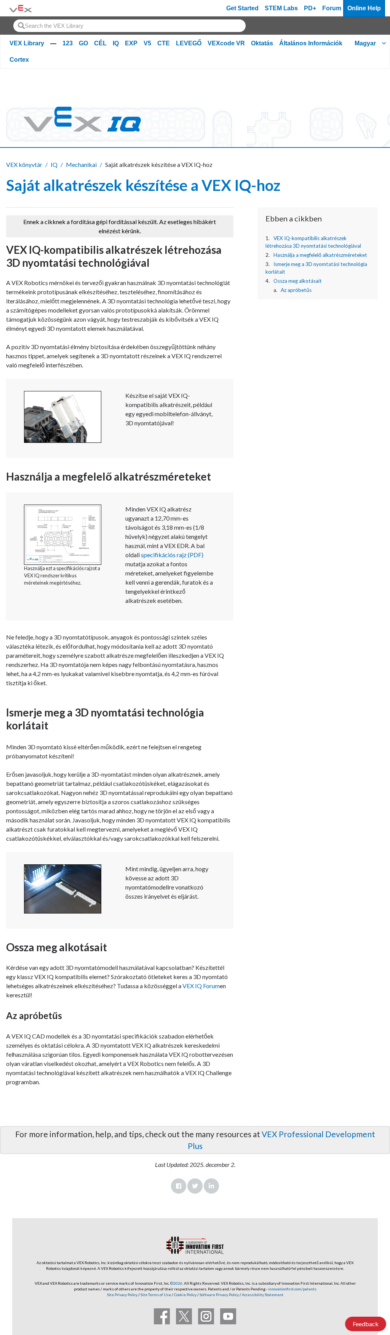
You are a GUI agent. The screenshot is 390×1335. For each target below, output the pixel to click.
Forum (331, 8)
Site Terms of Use (155, 1294)
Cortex (19, 59)
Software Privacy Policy (219, 1294)
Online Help (364, 8)
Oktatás (262, 43)
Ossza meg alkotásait (297, 281)
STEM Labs (281, 8)
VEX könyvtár (24, 164)
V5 (147, 43)
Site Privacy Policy (122, 1294)
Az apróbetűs (296, 290)
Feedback (366, 1323)
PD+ (310, 8)
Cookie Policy (185, 1294)
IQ (116, 43)
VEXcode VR (226, 43)
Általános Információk (310, 43)
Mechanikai (81, 164)
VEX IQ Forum (200, 985)
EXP (131, 43)
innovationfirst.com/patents (292, 1289)
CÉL (100, 43)
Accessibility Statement (262, 1294)
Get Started (242, 8)
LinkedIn (211, 1186)
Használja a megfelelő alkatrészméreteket (320, 255)
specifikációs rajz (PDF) (172, 554)
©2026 (176, 1283)
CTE (163, 43)
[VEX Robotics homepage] (20, 8)
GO (83, 43)
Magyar (365, 43)
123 (67, 43)
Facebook (178, 1186)
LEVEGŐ (188, 43)
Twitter (195, 1186)
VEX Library (27, 43)
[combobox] (129, 25)
